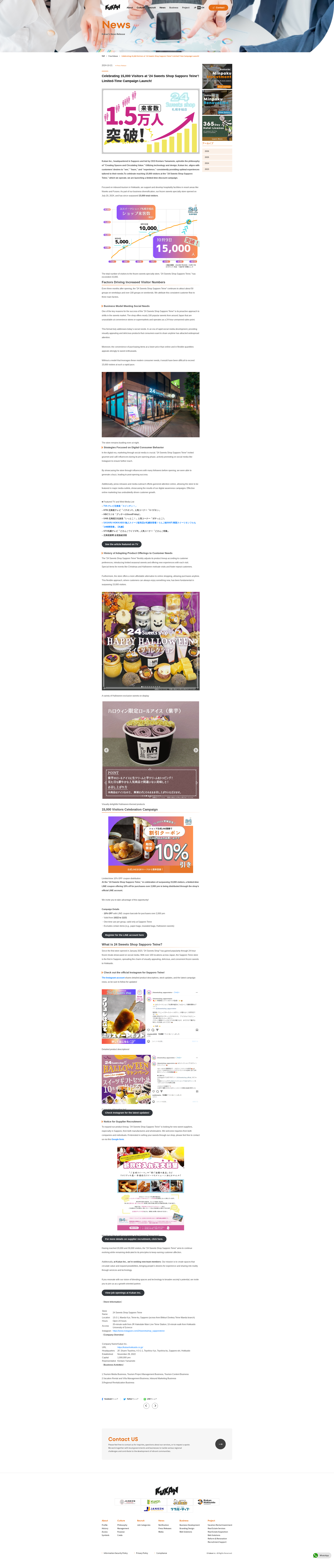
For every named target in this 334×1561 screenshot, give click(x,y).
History (105, 1528)
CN (202, 7)
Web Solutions (186, 1531)
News (162, 7)
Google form (118, 1139)
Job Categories (143, 1525)
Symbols (105, 1535)
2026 (207, 151)
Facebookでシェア (111, 1399)
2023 (207, 169)
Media (160, 1531)
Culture (140, 7)
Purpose (121, 1531)
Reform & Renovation (217, 1538)
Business (184, 1520)
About (130, 7)
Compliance (161, 1553)
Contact (220, 7)
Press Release (113, 56)
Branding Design (187, 1528)
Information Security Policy (116, 1553)
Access (105, 1531)
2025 (207, 157)
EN (199, 7)
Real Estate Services (216, 1528)
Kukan (210, 1553)
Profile (105, 1525)
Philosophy (122, 1525)
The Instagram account (113, 978)
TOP (103, 56)
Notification (163, 1525)
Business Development (190, 1525)
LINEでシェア (152, 1399)
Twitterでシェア (132, 1399)
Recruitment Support (217, 1542)
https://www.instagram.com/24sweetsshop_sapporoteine (139, 1331)
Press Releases (164, 1528)
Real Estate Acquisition (218, 1531)
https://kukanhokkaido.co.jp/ (130, 1347)
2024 (207, 163)
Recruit (152, 7)
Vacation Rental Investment (220, 1525)
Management (123, 1528)
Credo (120, 1535)
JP (195, 7)
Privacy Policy (142, 1553)
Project (211, 1520)
